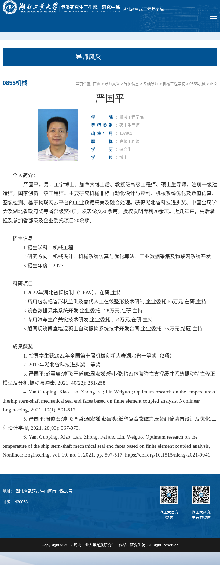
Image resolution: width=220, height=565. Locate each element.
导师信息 (131, 84)
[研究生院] (83, 7)
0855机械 (197, 84)
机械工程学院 (174, 84)
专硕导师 (150, 84)
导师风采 (112, 84)
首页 (96, 84)
